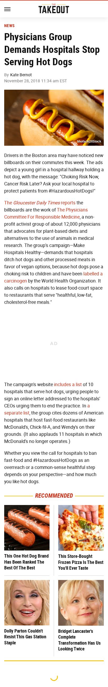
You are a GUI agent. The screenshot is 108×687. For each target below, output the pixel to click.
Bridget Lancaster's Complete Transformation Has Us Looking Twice (79, 640)
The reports (39, 203)
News (9, 26)
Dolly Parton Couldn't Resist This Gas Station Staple (25, 636)
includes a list (68, 384)
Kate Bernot (21, 74)
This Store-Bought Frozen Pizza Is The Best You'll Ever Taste (80, 562)
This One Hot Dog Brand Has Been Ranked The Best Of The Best (26, 561)
